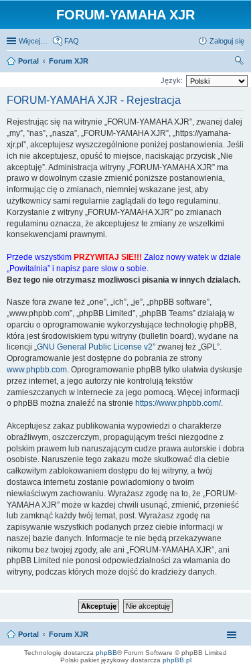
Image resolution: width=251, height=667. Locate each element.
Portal (28, 61)
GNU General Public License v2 (95, 347)
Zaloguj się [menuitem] (227, 41)
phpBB (106, 652)
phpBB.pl (177, 660)
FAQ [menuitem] (71, 41)
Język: (172, 80)
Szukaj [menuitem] (239, 62)
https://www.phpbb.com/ (178, 403)
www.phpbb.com (37, 369)
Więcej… (33, 41)
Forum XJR (68, 634)
